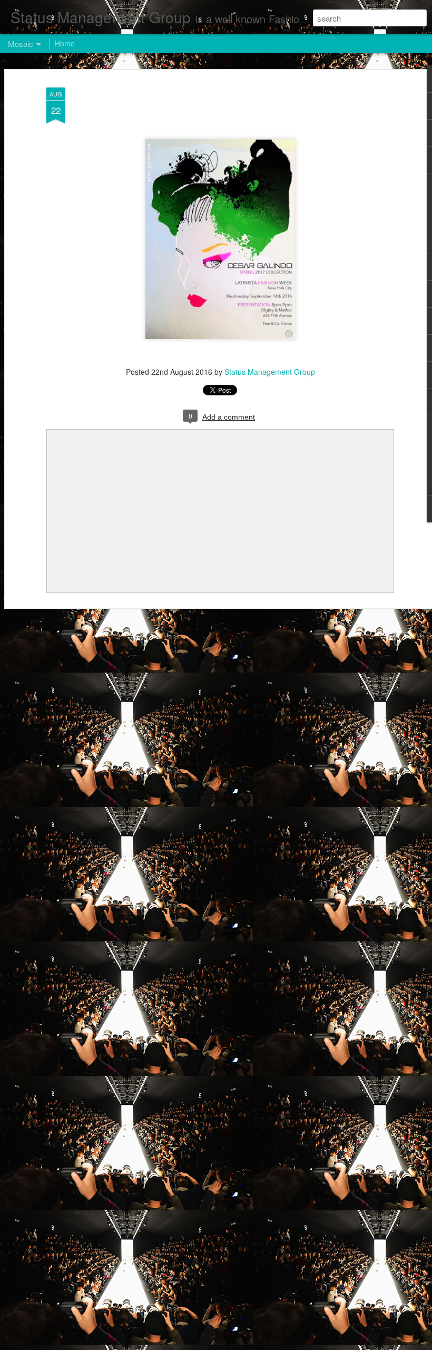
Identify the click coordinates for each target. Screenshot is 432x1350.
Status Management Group (269, 371)
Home (65, 43)
